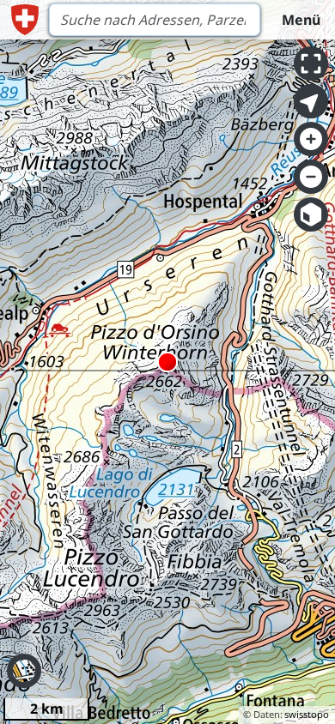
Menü (301, 19)
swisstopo (306, 714)
